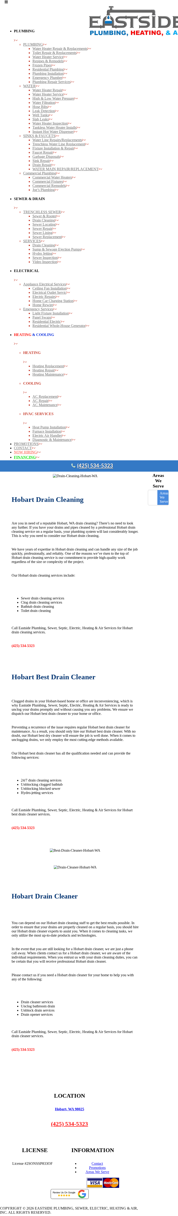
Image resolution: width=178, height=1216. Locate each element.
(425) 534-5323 (95, 465)
